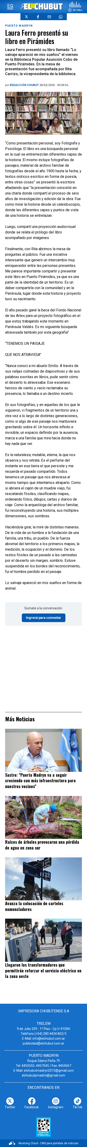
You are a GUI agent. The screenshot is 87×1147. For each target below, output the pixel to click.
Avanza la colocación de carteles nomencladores (34, 906)
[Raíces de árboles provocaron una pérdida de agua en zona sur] (43, 817)
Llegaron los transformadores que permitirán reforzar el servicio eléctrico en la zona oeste (43, 970)
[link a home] (43, 6)
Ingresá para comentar (43, 618)
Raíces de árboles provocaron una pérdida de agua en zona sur (42, 845)
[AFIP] (43, 1127)
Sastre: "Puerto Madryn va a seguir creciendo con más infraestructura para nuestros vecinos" (40, 780)
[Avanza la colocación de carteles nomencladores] (43, 879)
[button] (75, 7)
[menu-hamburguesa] (10, 7)
